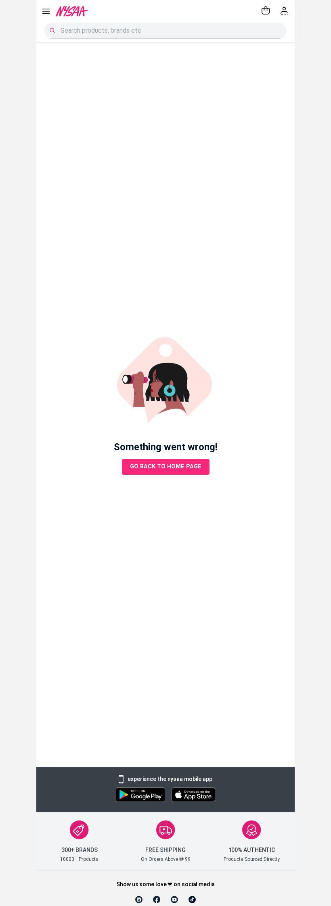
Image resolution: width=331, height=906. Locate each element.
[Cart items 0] (265, 11)
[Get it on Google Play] (140, 795)
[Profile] (285, 11)
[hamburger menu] (46, 11)
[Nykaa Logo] (72, 11)
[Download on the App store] (193, 795)
